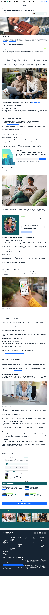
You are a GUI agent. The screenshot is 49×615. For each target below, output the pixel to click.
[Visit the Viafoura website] (26, 481)
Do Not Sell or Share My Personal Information (43, 538)
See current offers (24, 500)
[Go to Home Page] (4, 1)
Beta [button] (25, 457)
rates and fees (14, 249)
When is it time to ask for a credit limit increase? (14, 352)
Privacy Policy (30, 161)
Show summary (6, 55)
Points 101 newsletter (35, 102)
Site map (34, 542)
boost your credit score (14, 61)
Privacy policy (42, 540)
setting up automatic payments (13, 123)
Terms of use (42, 541)
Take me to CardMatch (27, 232)
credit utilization (5, 61)
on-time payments (18, 369)
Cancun (26, 543)
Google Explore (20, 538)
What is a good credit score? (10, 311)
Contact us (34, 541)
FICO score (19, 273)
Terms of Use (5, 567)
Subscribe (13, 565)
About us (34, 537)
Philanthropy (34, 538)
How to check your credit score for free (16, 361)
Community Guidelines (18, 459)
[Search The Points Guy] (48, 1)
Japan (26, 538)
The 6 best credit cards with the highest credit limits (15, 262)
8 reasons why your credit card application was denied (38, 525)
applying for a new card (27, 242)
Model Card (41, 546)
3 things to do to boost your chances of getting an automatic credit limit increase (21, 134)
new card (15, 60)
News (2, 8)
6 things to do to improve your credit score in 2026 (8, 525)
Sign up (42, 158)
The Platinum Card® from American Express (30, 247)
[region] (16, 472)
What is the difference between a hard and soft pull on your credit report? (19, 237)
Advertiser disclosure (44, 1)
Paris (26, 541)
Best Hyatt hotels (20, 546)
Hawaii (26, 537)
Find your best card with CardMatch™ (24, 503)
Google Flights (20, 537)
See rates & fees (3, 497)
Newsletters (34, 543)
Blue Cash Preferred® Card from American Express (11, 378)
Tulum (26, 542)
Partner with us (35, 547)
